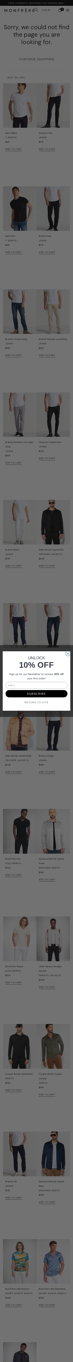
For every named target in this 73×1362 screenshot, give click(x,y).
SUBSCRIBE (36, 693)
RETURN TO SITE (36, 702)
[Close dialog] (68, 653)
